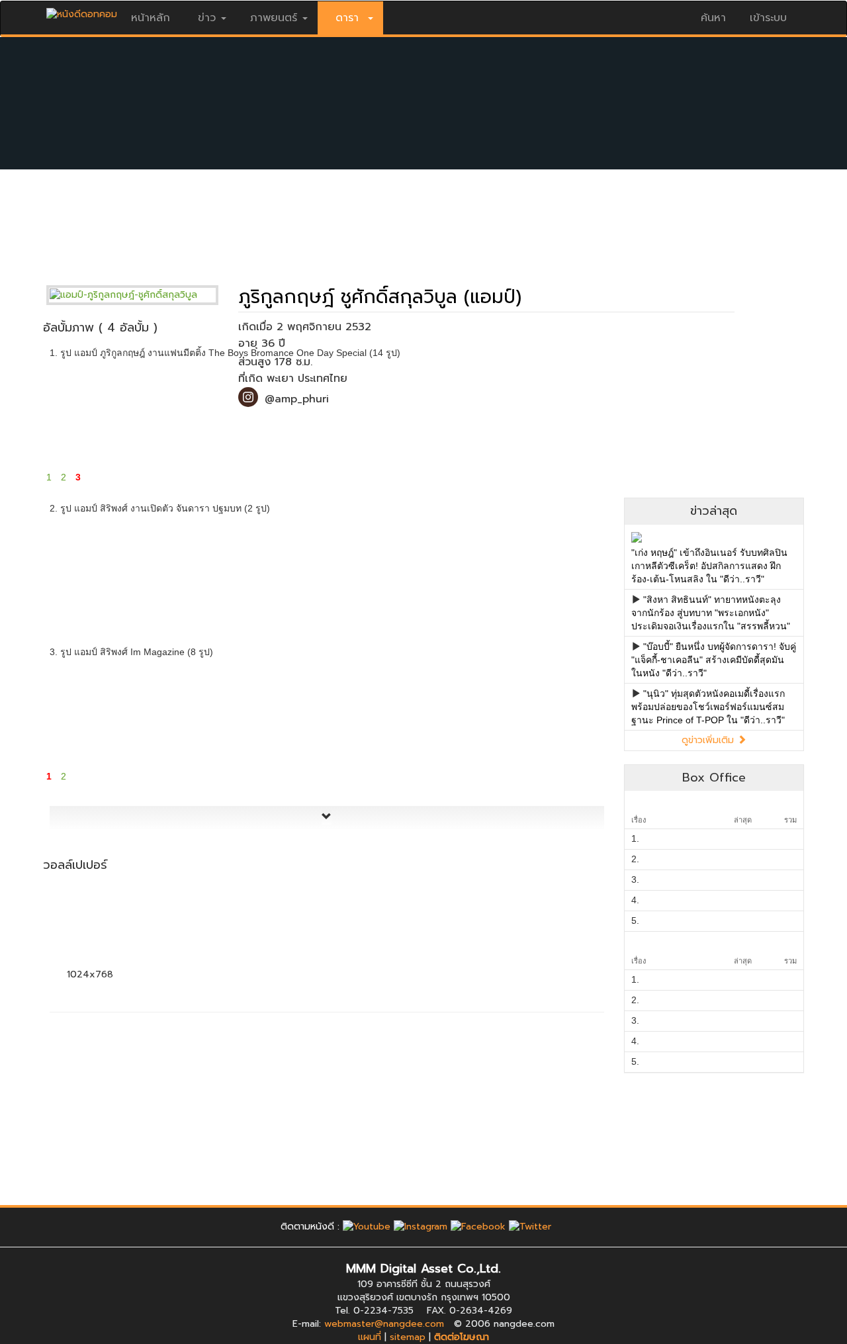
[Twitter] (530, 1226)
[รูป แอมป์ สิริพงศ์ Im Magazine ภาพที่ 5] (469, 710)
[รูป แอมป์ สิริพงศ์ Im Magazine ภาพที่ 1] (90, 710)
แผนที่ (369, 1337)
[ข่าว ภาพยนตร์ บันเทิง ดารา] (81, 11)
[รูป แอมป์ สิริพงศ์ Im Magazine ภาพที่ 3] (280, 710)
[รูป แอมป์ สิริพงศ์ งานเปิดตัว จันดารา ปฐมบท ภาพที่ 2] (185, 567)
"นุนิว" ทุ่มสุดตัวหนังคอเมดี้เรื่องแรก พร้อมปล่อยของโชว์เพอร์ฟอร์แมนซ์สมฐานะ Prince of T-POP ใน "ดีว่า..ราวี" (708, 706)
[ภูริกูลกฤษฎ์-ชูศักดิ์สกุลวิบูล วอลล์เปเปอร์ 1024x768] (90, 925)
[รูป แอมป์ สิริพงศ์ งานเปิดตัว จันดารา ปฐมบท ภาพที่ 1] (90, 567)
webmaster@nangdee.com (384, 1324)
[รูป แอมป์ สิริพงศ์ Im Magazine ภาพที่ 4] (374, 710)
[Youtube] (366, 1226)
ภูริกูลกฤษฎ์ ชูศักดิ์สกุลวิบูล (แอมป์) (379, 297)
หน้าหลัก (150, 18)
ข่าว (207, 18)
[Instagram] (420, 1226)
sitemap (407, 1337)
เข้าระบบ (768, 18)
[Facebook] (478, 1226)
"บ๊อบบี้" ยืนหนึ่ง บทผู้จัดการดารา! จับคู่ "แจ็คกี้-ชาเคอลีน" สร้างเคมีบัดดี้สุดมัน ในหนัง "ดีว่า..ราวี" (713, 659)
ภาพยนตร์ (273, 18)
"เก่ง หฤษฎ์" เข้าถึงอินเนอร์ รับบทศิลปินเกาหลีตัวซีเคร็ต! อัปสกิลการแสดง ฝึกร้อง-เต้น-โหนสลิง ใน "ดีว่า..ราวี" (709, 565)
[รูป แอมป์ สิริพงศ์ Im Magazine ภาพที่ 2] (185, 710)
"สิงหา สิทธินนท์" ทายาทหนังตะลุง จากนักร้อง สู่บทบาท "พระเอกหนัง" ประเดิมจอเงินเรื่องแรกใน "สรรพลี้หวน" (710, 612)
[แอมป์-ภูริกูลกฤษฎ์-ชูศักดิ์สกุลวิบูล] (142, 295)
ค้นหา (713, 18)
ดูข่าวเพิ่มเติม (709, 740)
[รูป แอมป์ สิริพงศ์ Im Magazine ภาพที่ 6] (563, 710)
